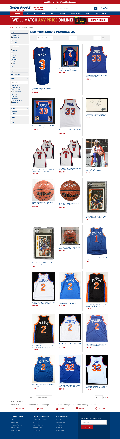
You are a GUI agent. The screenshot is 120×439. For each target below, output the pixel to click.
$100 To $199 (15, 35)
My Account (107, 5)
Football (14, 113)
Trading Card (15, 66)
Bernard (14, 93)
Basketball (14, 50)
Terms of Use (37, 430)
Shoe (13, 65)
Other (13, 61)
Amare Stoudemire (16, 91)
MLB (35, 13)
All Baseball (59, 427)
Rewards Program (61, 422)
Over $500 (14, 40)
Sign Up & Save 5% (83, 5)
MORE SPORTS (75, 13)
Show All (13, 104)
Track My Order (15, 430)
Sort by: (34, 38)
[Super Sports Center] (20, 8)
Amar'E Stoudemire (16, 89)
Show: (66, 38)
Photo (13, 63)
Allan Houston (15, 85)
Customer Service (92, 5)
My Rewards (101, 5)
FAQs (12, 420)
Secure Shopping (38, 425)
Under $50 (14, 42)
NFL (26, 13)
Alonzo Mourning (16, 87)
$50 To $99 (14, 39)
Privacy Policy (37, 427)
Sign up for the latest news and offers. (91, 418)
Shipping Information (17, 425)
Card (13, 52)
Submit (87, 427)
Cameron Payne (15, 102)
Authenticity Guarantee (40, 420)
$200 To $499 (15, 37)
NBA (43, 13)
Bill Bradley (14, 96)
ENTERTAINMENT (101, 13)
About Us (58, 420)
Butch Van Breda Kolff (17, 100)
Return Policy (15, 427)
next (107, 38)
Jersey (13, 57)
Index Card (14, 55)
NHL (52, 13)
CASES (88, 13)
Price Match (36, 422)
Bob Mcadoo (15, 98)
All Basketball (60, 430)
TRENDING (16, 13)
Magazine (14, 59)
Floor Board (15, 54)
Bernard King (15, 94)
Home (11, 27)
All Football (59, 425)
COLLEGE (62, 13)
